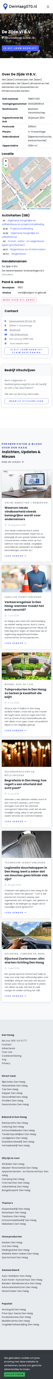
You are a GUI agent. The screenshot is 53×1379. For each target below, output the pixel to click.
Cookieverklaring (11, 1056)
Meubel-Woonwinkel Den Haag (20, 1167)
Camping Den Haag (13, 1179)
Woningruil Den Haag (14, 1309)
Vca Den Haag (10, 1246)
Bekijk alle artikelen (11, 461)
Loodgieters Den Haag (14, 1138)
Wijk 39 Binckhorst (19, 334)
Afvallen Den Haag (12, 1100)
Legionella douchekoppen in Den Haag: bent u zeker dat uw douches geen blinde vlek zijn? (26, 873)
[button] (26, 183)
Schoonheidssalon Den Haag (18, 1130)
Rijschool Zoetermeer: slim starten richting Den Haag (25, 960)
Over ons (7, 1052)
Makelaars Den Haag (14, 1224)
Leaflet (32, 208)
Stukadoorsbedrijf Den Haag (18, 1141)
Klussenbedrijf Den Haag (16, 1209)
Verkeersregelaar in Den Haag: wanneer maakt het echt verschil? (24, 606)
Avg (4, 1059)
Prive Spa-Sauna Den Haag (17, 1313)
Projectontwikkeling (21, 228)
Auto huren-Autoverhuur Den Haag (22, 1279)
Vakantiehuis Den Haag (15, 1186)
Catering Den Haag (13, 1126)
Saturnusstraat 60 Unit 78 (19, 37)
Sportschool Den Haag (15, 1257)
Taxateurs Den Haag (13, 1216)
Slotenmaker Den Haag (15, 1291)
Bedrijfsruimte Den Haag (16, 1321)
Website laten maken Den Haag (20, 1253)
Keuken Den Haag (12, 1242)
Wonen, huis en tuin (19, 684)
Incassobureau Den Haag (16, 1317)
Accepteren (14, 1374)
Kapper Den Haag (12, 1093)
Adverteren (8, 1048)
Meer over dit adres (19, 300)
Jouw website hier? (19, 343)
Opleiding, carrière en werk (25, 953)
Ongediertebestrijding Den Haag (20, 1324)
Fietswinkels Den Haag (15, 1085)
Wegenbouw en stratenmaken (27, 249)
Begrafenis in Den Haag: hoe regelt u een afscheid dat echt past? (26, 784)
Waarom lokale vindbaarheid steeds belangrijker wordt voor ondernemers (23, 513)
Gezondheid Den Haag (15, 1097)
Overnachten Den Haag (15, 1182)
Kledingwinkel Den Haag (15, 1250)
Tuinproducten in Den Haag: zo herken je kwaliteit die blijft (26, 693)
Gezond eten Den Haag (15, 1104)
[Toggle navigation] (48, 7)
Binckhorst (15, 330)
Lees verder (14, 556)
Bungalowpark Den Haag (16, 1190)
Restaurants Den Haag (15, 1123)
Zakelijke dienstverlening (23, 597)
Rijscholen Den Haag (13, 1081)
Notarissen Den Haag (14, 1212)
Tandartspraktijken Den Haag (19, 1134)
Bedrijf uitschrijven (26, 401)
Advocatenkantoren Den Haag (19, 1287)
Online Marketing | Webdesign (26, 502)
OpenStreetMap (44, 208)
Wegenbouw (18, 253)
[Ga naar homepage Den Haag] (19, 6)
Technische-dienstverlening (25, 862)
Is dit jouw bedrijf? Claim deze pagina (26, 351)
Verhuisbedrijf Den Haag (16, 1145)
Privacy (6, 1063)
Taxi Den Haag (10, 1089)
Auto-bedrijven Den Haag (16, 1276)
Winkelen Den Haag (13, 1164)
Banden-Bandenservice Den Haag (21, 1283)
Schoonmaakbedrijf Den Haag (19, 1220)
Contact (6, 1044)
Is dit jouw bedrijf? (20, 48)
